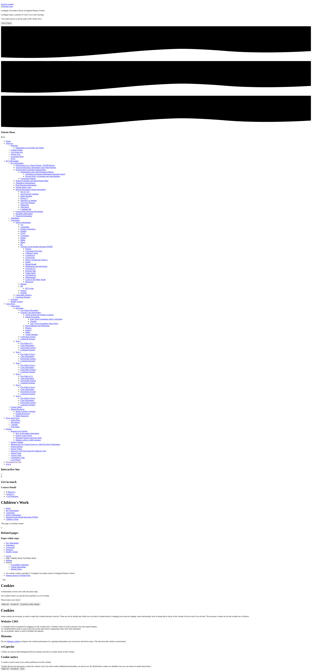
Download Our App (13, 462)
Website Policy (16, 569)
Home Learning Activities (25, 411)
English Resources (23, 414)
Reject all (5, 604)
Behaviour (29, 282)
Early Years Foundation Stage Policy (44, 323)
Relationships (30, 277)
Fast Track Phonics (27, 203)
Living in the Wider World (35, 280)
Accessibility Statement (20, 565)
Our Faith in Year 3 (27, 365)
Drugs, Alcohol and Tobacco (36, 260)
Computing (24, 227)
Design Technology (28, 229)
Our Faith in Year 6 (27, 398)
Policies (28, 249)
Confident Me (25, 209)
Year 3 (18, 363)
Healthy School (17, 302)
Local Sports (15, 460)
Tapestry (33, 321)
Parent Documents (32, 317)
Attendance (15, 218)
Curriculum (15, 220)
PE (21, 244)
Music (22, 242)
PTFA (13, 159)
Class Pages (10, 304)
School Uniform (17, 442)
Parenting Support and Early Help (29, 438)
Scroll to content (7, 4)
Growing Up (30, 269)
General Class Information (30, 313)
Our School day (17, 152)
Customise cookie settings (29, 604)
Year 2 (18, 352)
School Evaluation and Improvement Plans (32, 181)
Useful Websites (31, 334)
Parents (8, 429)
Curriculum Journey (28, 337)
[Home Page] (7, 6)
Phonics (23, 284)
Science (23, 291)
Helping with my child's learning (28, 440)
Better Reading (26, 196)
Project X (24, 198)
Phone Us (11, 492)
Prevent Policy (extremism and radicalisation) (42, 176)
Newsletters (15, 422)
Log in (8, 464)
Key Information (12, 161)
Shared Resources (17, 409)
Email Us (10, 494)
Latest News (15, 420)
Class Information (27, 345)
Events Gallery (16, 407)
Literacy (28, 330)
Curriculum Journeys (24, 295)
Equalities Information (24, 214)
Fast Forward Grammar (29, 194)
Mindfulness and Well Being (36, 266)
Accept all (14, 604)
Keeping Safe (30, 271)
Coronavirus (30, 258)
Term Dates (15, 427)
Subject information (23, 222)
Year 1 (18, 341)
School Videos (16, 449)
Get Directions (12, 496)
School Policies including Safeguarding (31, 170)
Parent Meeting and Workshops (37, 326)
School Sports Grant (23, 187)
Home (8, 141)
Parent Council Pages (24, 436)
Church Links (16, 455)
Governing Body (17, 157)
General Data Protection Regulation (29, 211)
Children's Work (31, 253)
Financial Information (24, 216)
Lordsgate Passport (23, 297)
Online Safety (30, 273)
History (23, 238)
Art (21, 225)
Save (22, 669)
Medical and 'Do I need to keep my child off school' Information (35, 444)
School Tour (15, 154)
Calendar (14, 425)
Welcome (14, 146)
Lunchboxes (30, 255)
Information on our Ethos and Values (30, 148)
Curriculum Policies (28, 178)
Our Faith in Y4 (26, 376)
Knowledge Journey (28, 348)
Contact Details (17, 150)
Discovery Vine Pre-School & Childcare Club (28, 451)
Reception (19, 308)
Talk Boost (24, 207)
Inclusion (14, 299)
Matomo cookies (13, 641)
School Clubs (16, 453)
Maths (22, 240)
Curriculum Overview (33, 251)
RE (21, 286)
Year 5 (18, 385)
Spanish (23, 293)
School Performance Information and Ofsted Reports (36, 167)
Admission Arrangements (25, 183)
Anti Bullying (30, 275)
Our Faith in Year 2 (27, 354)
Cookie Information (18, 567)
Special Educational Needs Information (31, 189)
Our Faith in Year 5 (27, 387)
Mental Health (30, 264)
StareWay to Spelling (28, 200)
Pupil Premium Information (26, 185)
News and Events (12, 418)
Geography (24, 236)
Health (27, 262)
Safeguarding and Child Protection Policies (37, 172)
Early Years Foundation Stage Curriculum (46, 319)
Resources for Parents (19, 431)
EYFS (22, 233)
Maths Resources (22, 416)
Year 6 (18, 396)
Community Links (18, 458)
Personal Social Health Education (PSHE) (36, 247)
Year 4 (18, 374)
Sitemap (9, 560)
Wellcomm (24, 205)
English (23, 231)
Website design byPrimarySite (18, 575)
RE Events (29, 288)
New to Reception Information (27, 433)
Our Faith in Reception (29, 310)
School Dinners (17, 447)
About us (9, 143)
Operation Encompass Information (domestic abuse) (45, 174)
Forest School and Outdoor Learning (39, 315)
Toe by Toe (24, 192)
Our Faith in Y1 (26, 343)
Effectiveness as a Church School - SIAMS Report (35, 165)
